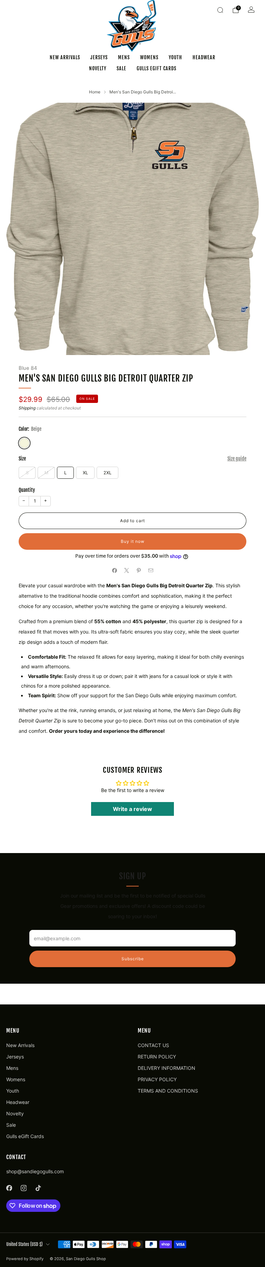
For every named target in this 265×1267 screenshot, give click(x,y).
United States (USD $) (24, 1244)
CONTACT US (153, 1045)
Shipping (27, 407)
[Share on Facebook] (114, 570)
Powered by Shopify (24, 1258)
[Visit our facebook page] (9, 1188)
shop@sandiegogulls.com (35, 1171)
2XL (107, 472)
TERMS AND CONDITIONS (168, 1091)
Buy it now (133, 541)
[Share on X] (126, 570)
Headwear (204, 57)
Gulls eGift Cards (156, 68)
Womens (149, 57)
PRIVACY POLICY (157, 1079)
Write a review (132, 808)
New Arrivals (65, 57)
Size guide (236, 459)
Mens (124, 57)
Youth (175, 57)
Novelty (97, 68)
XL (85, 472)
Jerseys (99, 57)
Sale (121, 68)
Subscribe (132, 958)
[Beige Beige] (24, 443)
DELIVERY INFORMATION (166, 1068)
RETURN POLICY (157, 1057)
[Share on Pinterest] (138, 570)
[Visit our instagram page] (23, 1188)
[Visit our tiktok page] (38, 1188)
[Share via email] (150, 570)
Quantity (27, 490)
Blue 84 (28, 368)
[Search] (220, 10)
